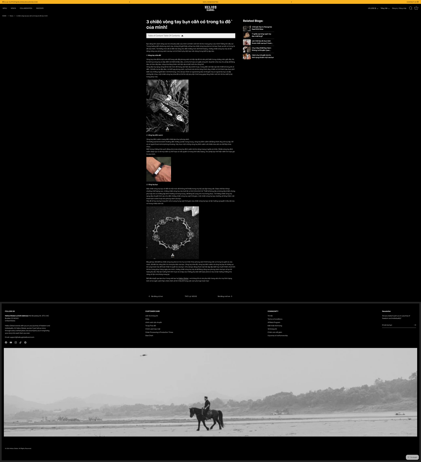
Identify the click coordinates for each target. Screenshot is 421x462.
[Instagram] (16, 342)
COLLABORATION (26, 8)
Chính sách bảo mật (152, 329)
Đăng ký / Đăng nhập (399, 8)
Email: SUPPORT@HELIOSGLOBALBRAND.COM (21, 2)
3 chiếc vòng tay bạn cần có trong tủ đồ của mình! (32, 16)
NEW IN (13, 8)
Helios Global (14, 448)
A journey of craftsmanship (278, 335)
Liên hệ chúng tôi (151, 316)
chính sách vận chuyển (153, 322)
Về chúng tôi (272, 329)
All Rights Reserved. (25, 448)
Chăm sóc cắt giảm (275, 332)
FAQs (147, 319)
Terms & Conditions (275, 319)
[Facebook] (6, 342)
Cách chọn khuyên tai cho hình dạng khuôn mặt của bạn (263, 56)
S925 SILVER (210, 2)
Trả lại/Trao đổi (150, 326)
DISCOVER (40, 8)
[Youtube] (11, 342)
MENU (5, 8)
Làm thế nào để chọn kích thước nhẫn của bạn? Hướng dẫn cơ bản (262, 42)
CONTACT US (412, 2)
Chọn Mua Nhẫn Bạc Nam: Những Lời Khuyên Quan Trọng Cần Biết (261, 49)
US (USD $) (372, 8)
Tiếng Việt (384, 8)
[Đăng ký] (415, 325)
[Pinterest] (25, 342)
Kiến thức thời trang (275, 326)
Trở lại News (191, 296)
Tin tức (270, 316)
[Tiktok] (20, 342)
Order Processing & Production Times (159, 332)
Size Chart (149, 335)
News (11, 16)
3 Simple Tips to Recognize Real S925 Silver (262, 28)
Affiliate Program (274, 322)
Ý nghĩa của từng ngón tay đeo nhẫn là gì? (261, 35)
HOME (4, 16)
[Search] (410, 8)
